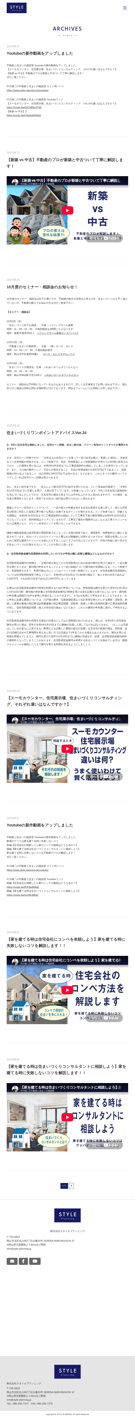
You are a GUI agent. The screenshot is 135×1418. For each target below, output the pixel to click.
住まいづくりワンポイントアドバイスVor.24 (46, 433)
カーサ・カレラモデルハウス (59, 354)
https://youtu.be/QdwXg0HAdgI (24, 115)
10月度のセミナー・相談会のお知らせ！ (42, 287)
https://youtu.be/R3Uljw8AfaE (23, 887)
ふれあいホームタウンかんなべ (61, 375)
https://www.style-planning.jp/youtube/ (28, 90)
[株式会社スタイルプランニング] (17, 8)
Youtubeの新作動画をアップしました (40, 53)
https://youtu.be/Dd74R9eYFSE (24, 107)
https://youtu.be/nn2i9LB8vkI (22, 895)
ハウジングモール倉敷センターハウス (58, 333)
